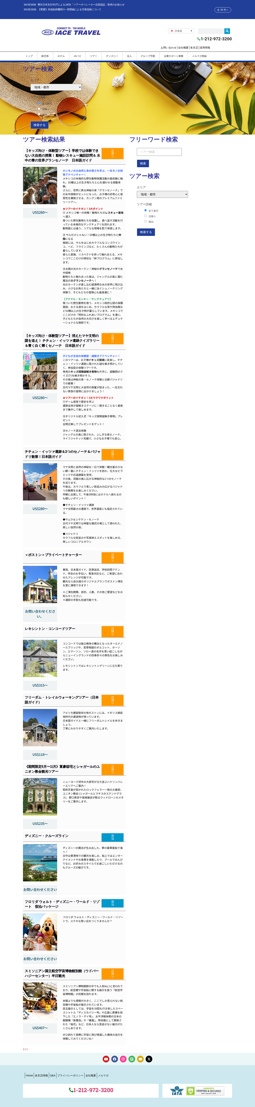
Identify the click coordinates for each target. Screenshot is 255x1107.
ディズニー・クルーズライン (47, 835)
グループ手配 (148, 56)
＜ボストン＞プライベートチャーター (53, 554)
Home (29, 1075)
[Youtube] (106, 1059)
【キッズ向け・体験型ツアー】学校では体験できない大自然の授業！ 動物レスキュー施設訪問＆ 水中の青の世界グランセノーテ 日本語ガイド (62, 155)
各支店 (194, 47)
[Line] (131, 1059)
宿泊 (44, 114)
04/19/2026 (30, 4)
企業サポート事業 (173, 56)
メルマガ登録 (199, 56)
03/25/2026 (30, 9)
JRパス (77, 56)
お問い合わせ (168, 47)
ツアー (93, 56)
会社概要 (183, 47)
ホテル (61, 56)
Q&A (52, 1075)
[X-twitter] (149, 1059)
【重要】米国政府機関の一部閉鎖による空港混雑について (69, 9)
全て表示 (47, 103)
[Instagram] (123, 1059)
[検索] (227, 31)
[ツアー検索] (159, 152)
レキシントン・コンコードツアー (50, 628)
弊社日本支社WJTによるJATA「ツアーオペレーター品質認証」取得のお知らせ (81, 4)
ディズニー (112, 56)
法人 (129, 56)
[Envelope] (140, 1059)
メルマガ (103, 1075)
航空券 (45, 56)
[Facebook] (114, 1059)
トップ (29, 56)
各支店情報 (41, 1075)
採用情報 (205, 47)
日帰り (45, 109)
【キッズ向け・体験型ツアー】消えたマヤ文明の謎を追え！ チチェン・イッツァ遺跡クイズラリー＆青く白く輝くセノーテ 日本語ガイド (62, 340)
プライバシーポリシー (70, 1075)
